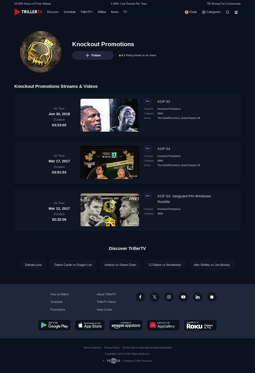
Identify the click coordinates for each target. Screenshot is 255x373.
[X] (154, 297)
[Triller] (212, 297)
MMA (160, 113)
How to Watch (59, 294)
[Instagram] (169, 297)
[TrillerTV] (28, 12)
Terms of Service (92, 347)
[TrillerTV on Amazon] (125, 325)
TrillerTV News (106, 301)
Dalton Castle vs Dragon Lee (73, 264)
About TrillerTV (106, 294)
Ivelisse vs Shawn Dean (120, 264)
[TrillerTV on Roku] (200, 325)
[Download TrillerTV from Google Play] (54, 325)
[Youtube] (183, 297)
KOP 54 (164, 149)
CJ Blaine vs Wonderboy (165, 264)
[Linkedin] (197, 297)
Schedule (70, 12)
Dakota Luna (33, 264)
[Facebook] (140, 297)
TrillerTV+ (86, 12)
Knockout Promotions (169, 109)
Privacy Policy (112, 347)
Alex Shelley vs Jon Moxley (212, 264)
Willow (102, 12)
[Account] (236, 12)
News (115, 12)
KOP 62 (164, 102)
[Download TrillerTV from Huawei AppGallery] (163, 325)
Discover (53, 12)
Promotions (57, 309)
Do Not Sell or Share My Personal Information (147, 347)
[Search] (227, 12)
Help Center (104, 309)
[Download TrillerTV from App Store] (90, 325)
